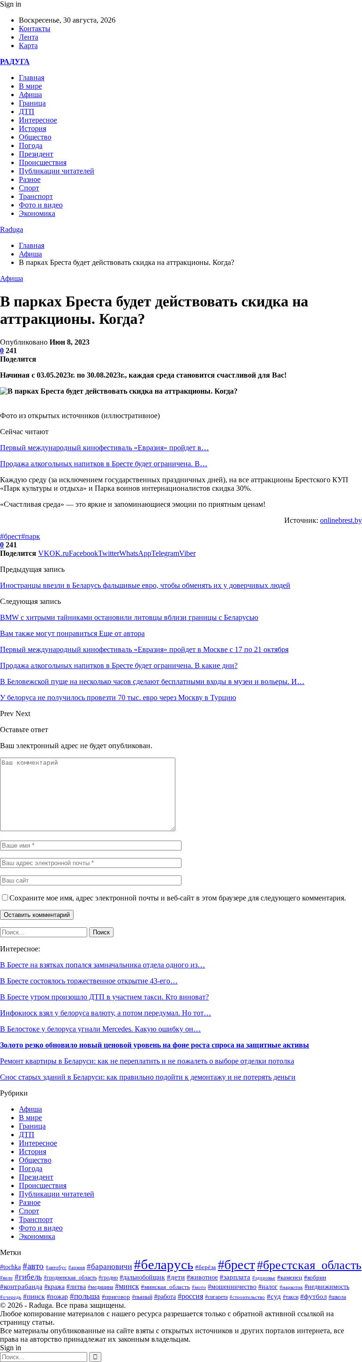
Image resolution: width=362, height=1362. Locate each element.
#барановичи (109, 1266)
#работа (165, 1296)
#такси (290, 1297)
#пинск (34, 1296)
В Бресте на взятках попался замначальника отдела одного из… (102, 965)
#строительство (247, 1297)
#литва (76, 1286)
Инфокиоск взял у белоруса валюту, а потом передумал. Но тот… (105, 1013)
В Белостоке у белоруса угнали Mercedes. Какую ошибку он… (100, 1029)
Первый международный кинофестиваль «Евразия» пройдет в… (104, 448)
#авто (33, 1266)
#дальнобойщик (142, 1277)
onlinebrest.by (341, 520)
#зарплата (235, 1277)
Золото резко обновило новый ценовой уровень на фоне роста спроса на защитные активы (154, 1045)
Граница (32, 103)
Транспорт (36, 196)
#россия (190, 1296)
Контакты (34, 29)
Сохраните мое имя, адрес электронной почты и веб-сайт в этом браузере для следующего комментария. (177, 898)
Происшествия (42, 162)
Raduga (11, 229)
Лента (28, 37)
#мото (199, 1287)
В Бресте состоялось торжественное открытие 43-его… (89, 981)
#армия (76, 1267)
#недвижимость (326, 1286)
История (32, 128)
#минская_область (165, 1286)
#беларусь (163, 1264)
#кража (54, 1286)
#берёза (205, 1267)
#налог (268, 1286)
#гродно (108, 1277)
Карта (28, 45)
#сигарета (216, 1297)
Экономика (37, 213)
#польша (85, 1296)
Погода (30, 145)
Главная (31, 78)
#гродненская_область (70, 1278)
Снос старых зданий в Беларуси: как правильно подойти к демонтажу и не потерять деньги (148, 1077)
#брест (10, 536)
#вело (6, 1277)
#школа (337, 1297)
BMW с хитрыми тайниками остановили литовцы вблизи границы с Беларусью (129, 617)
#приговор (116, 1296)
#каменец (289, 1277)
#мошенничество (232, 1286)
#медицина (100, 1287)
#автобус (56, 1267)
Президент (36, 154)
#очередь (10, 1297)
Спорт (29, 188)
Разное (30, 179)
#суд (274, 1296)
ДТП (26, 111)
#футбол (313, 1296)
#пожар (57, 1296)
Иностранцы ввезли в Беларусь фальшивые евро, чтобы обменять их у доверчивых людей (145, 585)
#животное (202, 1277)
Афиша (30, 95)
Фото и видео (41, 205)
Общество (35, 137)
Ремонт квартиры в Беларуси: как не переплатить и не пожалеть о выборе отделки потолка (147, 1061)
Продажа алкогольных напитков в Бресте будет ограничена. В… (103, 464)
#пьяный (142, 1297)
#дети (176, 1277)
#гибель (28, 1276)
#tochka (10, 1267)
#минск (127, 1286)
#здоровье (263, 1277)
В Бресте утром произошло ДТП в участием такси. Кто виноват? (104, 997)
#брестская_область (309, 1265)
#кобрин (315, 1277)
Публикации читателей (56, 171)
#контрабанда (21, 1286)
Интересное (38, 120)
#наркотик (291, 1287)
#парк (30, 536)
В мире (30, 86)
